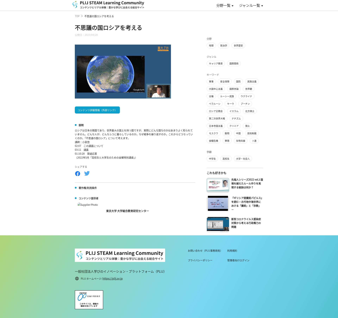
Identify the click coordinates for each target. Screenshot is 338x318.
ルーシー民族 (227, 96)
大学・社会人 (243, 158)
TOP (77, 16)
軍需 (227, 140)
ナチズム (236, 118)
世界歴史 (238, 45)
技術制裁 (251, 133)
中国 (238, 133)
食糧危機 (213, 140)
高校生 (226, 158)
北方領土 (249, 111)
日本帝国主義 (216, 125)
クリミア (234, 125)
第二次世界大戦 (217, 118)
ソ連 (254, 140)
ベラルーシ (214, 103)
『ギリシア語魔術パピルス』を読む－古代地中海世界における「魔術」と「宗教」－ (246, 203)
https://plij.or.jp (112, 278)
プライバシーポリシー (200, 260)
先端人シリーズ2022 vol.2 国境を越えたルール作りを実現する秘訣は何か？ (247, 183)
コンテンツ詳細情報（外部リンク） (97, 110)
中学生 (212, 158)
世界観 (248, 88)
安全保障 (224, 81)
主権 (211, 96)
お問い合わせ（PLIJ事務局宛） (205, 250)
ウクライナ (246, 96)
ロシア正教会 (216, 111)
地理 (211, 45)
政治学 (223, 45)
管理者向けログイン (238, 260)
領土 (247, 125)
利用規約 (232, 250)
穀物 (227, 133)
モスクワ (213, 133)
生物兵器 (240, 140)
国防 (238, 81)
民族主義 (251, 81)
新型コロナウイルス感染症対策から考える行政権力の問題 (246, 222)
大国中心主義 (216, 88)
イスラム (234, 111)
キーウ (230, 103)
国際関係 (234, 63)
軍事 (211, 81)
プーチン (245, 103)
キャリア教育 (216, 63)
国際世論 (234, 88)
